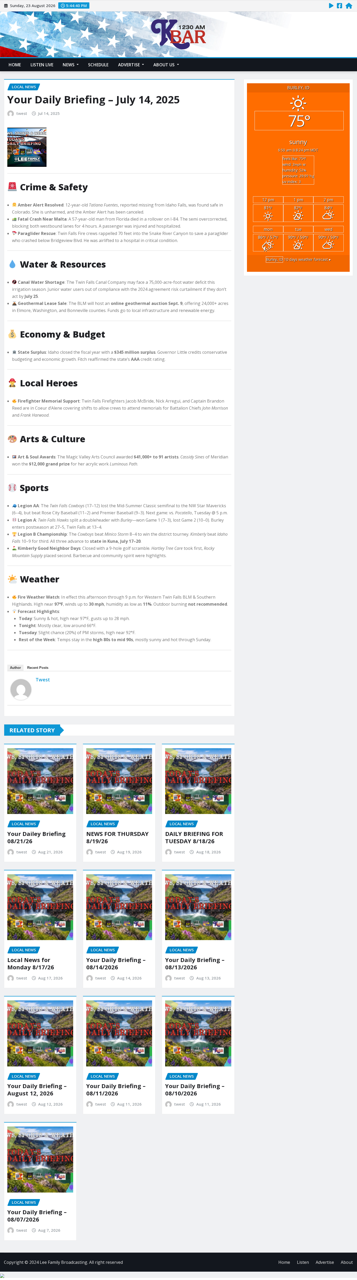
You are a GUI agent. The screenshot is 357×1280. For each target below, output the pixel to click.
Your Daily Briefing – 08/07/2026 (37, 1215)
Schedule (98, 65)
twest (21, 113)
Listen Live (42, 65)
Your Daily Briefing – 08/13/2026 (194, 963)
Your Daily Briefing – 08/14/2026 (116, 963)
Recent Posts (37, 668)
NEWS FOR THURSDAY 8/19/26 (117, 837)
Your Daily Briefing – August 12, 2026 (37, 1089)
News (69, 65)
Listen (303, 1262)
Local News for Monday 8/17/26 (30, 963)
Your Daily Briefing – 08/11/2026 (116, 1089)
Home (15, 65)
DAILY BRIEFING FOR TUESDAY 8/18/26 (194, 837)
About (347, 1262)
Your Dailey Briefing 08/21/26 (36, 837)
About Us (164, 65)
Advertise (129, 65)
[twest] (20, 689)
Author (15, 668)
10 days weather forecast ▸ (298, 259)
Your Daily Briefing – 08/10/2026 (194, 1089)
